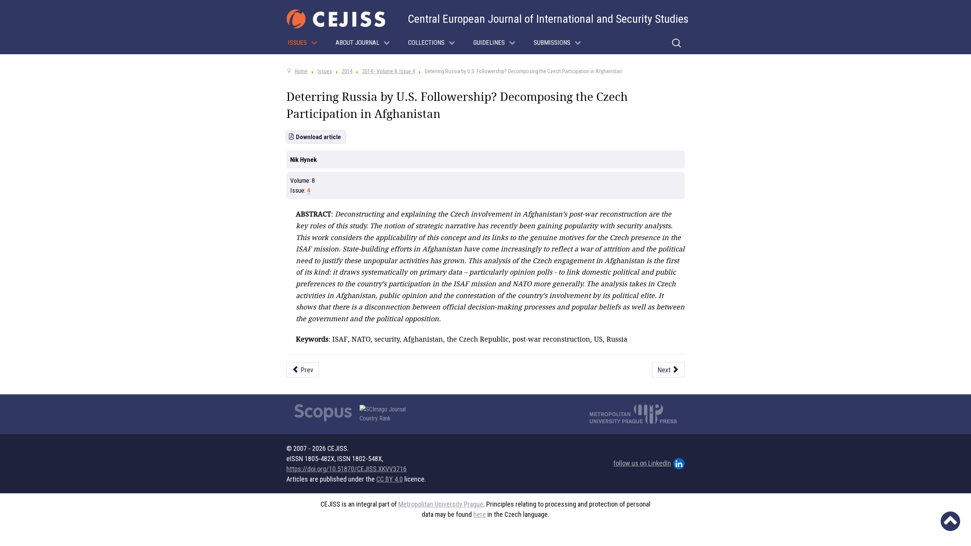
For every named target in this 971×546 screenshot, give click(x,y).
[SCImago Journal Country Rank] (387, 414)
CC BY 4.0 (389, 479)
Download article (318, 137)
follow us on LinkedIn (642, 463)
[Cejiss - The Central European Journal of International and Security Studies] (336, 18)
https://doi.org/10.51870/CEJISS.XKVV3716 (346, 469)
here (479, 514)
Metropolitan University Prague (440, 504)
